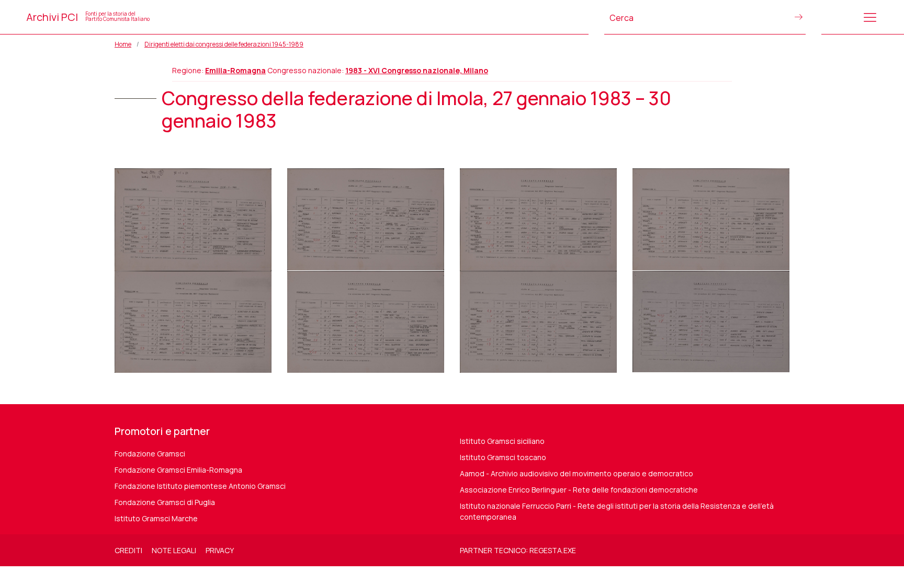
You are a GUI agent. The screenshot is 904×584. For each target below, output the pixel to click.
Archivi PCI (88, 17)
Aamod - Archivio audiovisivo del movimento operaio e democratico (576, 473)
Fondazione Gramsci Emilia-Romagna (178, 470)
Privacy (220, 550)
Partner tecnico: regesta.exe (518, 550)
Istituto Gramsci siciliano (502, 441)
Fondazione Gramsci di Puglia (165, 502)
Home (123, 44)
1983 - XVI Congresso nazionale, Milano (416, 70)
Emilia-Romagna (235, 70)
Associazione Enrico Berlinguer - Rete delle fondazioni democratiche (579, 490)
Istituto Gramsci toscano (503, 457)
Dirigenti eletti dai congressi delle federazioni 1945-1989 (223, 44)
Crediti (128, 550)
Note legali (174, 550)
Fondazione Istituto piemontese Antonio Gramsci (200, 486)
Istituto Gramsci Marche (156, 518)
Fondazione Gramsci (150, 454)
